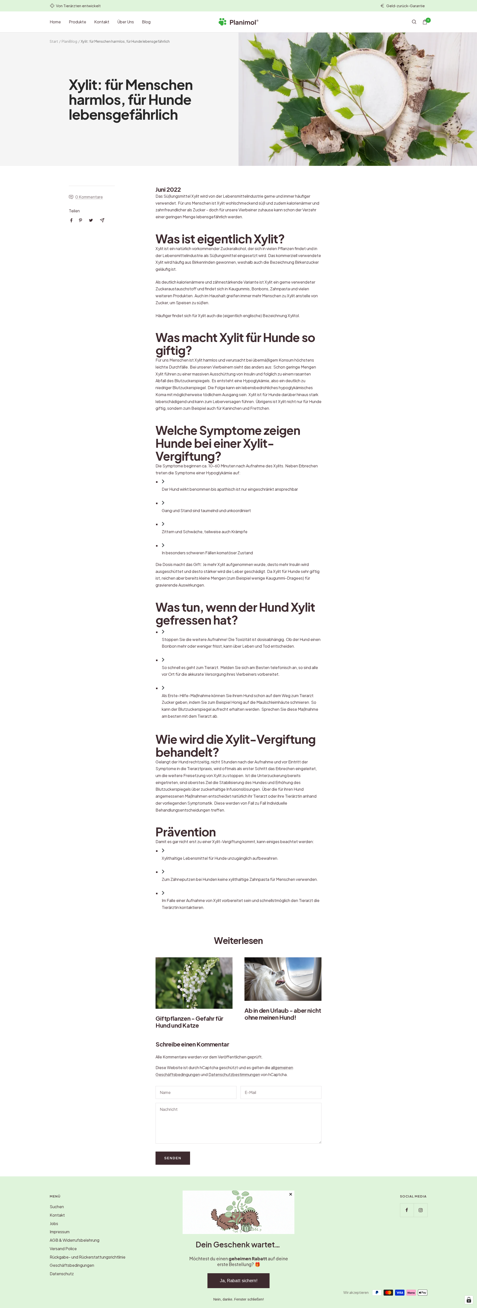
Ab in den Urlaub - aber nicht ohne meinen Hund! (282, 1014)
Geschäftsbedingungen (72, 1265)
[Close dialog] (290, 1194)
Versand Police (63, 1248)
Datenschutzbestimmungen (234, 1074)
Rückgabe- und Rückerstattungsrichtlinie (87, 1257)
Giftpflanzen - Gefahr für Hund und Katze (189, 1021)
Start (54, 41)
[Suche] (414, 22)
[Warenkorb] (424, 22)
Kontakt (101, 21)
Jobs (54, 1223)
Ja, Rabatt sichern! (238, 1280)
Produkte (77, 21)
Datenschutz (62, 1273)
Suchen (57, 1206)
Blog (146, 21)
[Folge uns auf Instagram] (420, 1210)
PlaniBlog (69, 41)
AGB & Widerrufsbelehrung (74, 1240)
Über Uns (125, 21)
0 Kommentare (89, 196)
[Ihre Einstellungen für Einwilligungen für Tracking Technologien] (469, 1300)
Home (55, 21)
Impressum (60, 1231)
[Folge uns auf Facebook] (407, 1210)
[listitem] (71, 220)
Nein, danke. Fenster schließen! (238, 1299)
